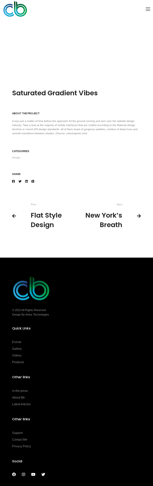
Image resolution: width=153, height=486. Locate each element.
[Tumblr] (33, 181)
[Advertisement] (76, 46)
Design (16, 157)
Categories (20, 151)
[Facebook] (13, 181)
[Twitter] (20, 181)
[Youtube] (33, 474)
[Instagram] (23, 474)
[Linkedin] (26, 181)
